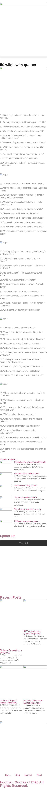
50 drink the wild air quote (25, 497)
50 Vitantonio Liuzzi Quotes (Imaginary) (32, 632)
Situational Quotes (8, 459)
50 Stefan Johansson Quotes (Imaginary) (33, 702)
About (39, 775)
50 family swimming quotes (26, 521)
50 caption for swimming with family (30, 462)
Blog (18, 775)
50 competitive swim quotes (26, 474)
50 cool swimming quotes (25, 485)
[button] (23, 57)
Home (8, 775)
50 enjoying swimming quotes (27, 509)
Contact (28, 775)
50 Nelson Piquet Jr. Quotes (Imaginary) (9, 701)
